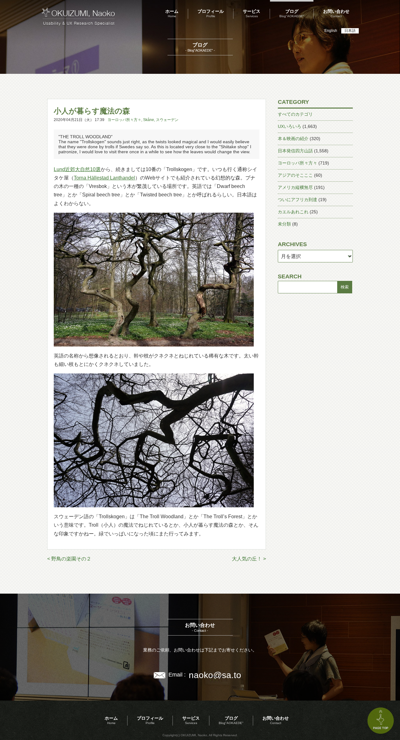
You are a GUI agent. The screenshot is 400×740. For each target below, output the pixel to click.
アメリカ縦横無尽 (295, 187)
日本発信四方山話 (295, 150)
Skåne (148, 120)
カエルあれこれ (293, 211)
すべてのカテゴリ (295, 114)
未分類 (284, 223)
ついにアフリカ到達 (297, 199)
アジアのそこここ (295, 175)
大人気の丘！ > (249, 558)
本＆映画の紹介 (293, 138)
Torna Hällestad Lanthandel (104, 177)
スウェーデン (167, 120)
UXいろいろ (289, 126)
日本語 (350, 30)
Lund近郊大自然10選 (77, 169)
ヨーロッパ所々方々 (124, 120)
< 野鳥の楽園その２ (69, 558)
